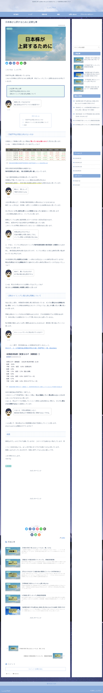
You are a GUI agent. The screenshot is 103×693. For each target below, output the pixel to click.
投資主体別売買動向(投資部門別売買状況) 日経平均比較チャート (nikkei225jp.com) (28, 163)
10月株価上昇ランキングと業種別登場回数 (87, 124)
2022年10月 (78, 166)
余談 (25, 125)
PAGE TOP (52, 684)
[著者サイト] (32, 534)
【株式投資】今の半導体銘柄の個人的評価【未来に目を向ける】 (87, 115)
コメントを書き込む (35, 669)
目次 (33, 116)
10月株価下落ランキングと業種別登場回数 (87, 120)
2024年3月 (78, 158)
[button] (98, 47)
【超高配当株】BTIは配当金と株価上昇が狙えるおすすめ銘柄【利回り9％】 (87, 102)
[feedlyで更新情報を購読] (35, 534)
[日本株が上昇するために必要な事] (14, 63)
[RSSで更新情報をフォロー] (39, 534)
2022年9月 (78, 170)
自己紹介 (77, 185)
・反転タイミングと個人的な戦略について (36, 122)
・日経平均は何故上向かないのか (33, 119)
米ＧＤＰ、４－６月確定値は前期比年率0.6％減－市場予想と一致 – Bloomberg (31, 348)
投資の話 (9, 466)
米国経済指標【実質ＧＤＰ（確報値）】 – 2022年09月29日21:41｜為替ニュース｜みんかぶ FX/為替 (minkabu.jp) (35, 386)
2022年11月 (78, 162)
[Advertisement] (35, 483)
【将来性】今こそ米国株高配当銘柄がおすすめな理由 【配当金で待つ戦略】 (87, 109)
